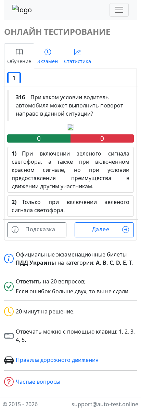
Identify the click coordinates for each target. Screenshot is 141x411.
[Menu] (119, 10)
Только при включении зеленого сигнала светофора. (70, 206)
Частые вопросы (38, 381)
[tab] (19, 56)
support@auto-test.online (105, 404)
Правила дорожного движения (57, 360)
